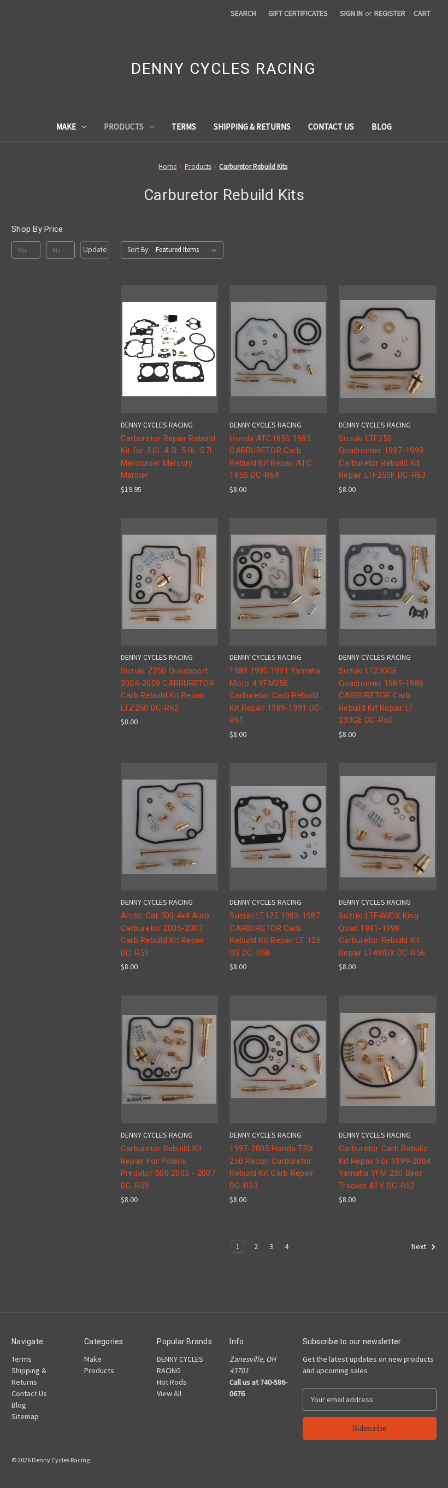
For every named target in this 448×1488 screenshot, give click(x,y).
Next (419, 1246)
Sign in (351, 13)
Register (389, 13)
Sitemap (25, 1416)
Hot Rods (172, 1382)
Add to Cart (169, 369)
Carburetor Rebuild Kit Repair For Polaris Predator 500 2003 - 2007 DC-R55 (168, 1167)
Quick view (168, 329)
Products (124, 126)
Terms (184, 126)
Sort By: (138, 249)
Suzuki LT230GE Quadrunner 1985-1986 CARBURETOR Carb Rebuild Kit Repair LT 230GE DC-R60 (381, 695)
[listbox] (188, 250)
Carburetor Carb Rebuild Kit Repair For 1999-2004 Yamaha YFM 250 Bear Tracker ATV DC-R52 (385, 1167)
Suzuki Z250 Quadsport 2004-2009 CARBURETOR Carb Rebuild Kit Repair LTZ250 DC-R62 (167, 689)
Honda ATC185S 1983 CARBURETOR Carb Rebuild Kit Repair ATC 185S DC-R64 (270, 457)
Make (66, 126)
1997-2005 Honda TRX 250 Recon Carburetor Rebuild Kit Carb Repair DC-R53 (271, 1167)
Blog (382, 126)
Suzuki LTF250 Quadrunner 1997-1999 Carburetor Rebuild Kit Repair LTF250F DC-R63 (382, 457)
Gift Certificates (298, 13)
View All (169, 1393)
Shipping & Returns (252, 126)
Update (95, 249)
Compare (166, 349)
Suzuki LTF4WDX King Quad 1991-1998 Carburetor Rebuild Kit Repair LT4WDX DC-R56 (382, 934)
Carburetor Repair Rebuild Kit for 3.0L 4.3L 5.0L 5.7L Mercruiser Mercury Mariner (168, 457)
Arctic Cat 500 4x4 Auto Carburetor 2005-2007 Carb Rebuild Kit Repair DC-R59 (165, 934)
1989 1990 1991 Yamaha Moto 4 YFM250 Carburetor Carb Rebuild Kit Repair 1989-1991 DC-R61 (276, 695)
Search (243, 13)
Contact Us (331, 126)
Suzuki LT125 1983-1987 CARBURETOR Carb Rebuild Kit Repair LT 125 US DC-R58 (274, 934)
